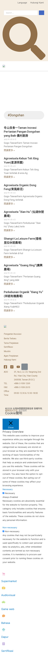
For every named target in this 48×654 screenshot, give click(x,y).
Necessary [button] (8, 489)
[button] (43, 66)
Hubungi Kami (37, 2)
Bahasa (5, 623)
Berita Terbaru (10, 338)
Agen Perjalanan (11, 356)
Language (22, 2)
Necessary (10, 493)
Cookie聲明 (13, 413)
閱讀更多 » (9, 150)
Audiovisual (8, 595)
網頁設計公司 (11, 410)
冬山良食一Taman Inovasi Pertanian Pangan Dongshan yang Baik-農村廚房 (22, 131)
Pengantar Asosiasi (12, 334)
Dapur (4, 636)
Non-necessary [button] (10, 527)
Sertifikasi (8, 347)
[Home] (24, 367)
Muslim (7, 351)
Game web (7, 609)
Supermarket (9, 581)
